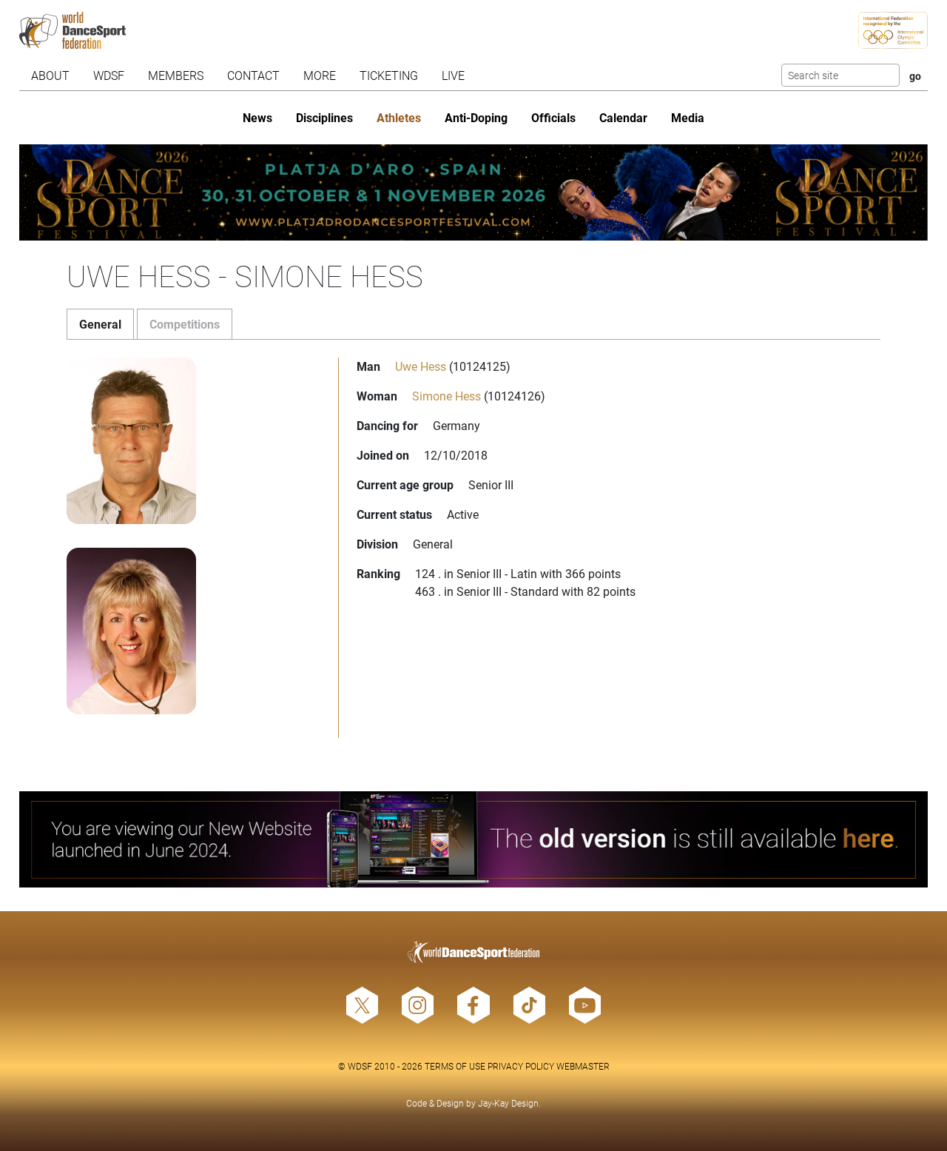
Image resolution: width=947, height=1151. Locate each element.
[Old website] (474, 839)
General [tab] (100, 324)
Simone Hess (446, 395)
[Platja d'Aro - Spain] (474, 192)
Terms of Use (455, 1066)
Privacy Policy (521, 1066)
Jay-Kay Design (508, 1103)
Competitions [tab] (184, 324)
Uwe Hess (420, 366)
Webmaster (583, 1066)
